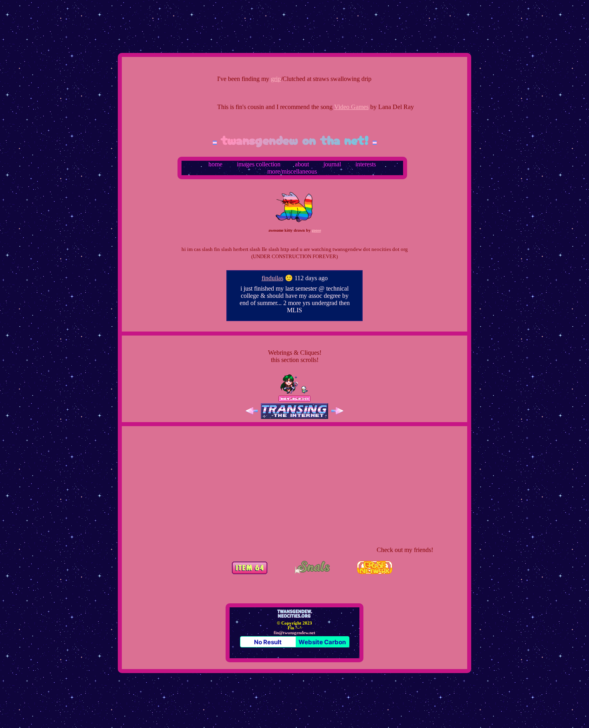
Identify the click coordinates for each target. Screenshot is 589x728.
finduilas (272, 278)
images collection (258, 164)
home (215, 164)
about (302, 164)
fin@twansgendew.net (294, 632)
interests (365, 164)
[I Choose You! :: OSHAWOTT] (304, 391)
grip (258, 78)
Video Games (334, 106)
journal (332, 164)
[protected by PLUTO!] (289, 391)
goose (316, 230)
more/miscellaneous (292, 171)
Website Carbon (322, 642)
